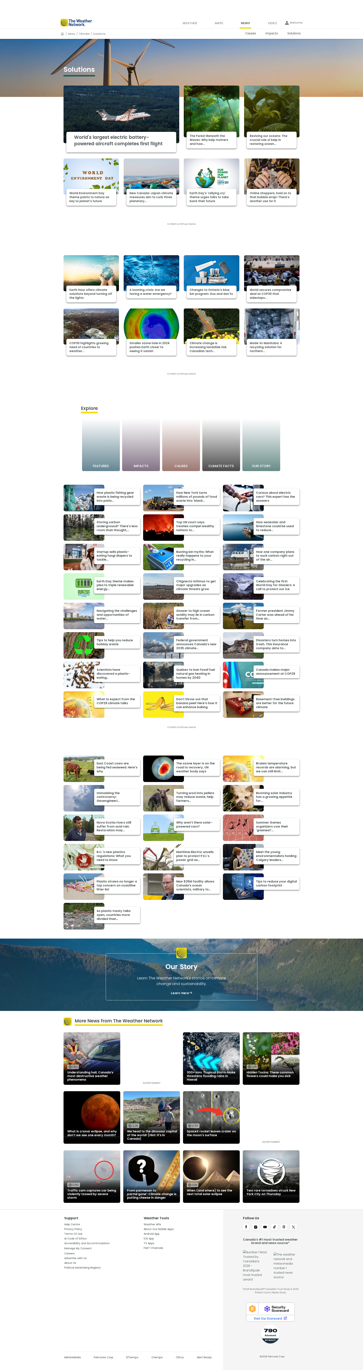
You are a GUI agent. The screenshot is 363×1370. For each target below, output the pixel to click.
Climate (84, 34)
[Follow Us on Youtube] (265, 1227)
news (71, 34)
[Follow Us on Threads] (284, 1227)
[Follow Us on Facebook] (246, 1227)
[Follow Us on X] (293, 1227)
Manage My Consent (78, 1248)
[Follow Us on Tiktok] (274, 1227)
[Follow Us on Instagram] (255, 1227)
